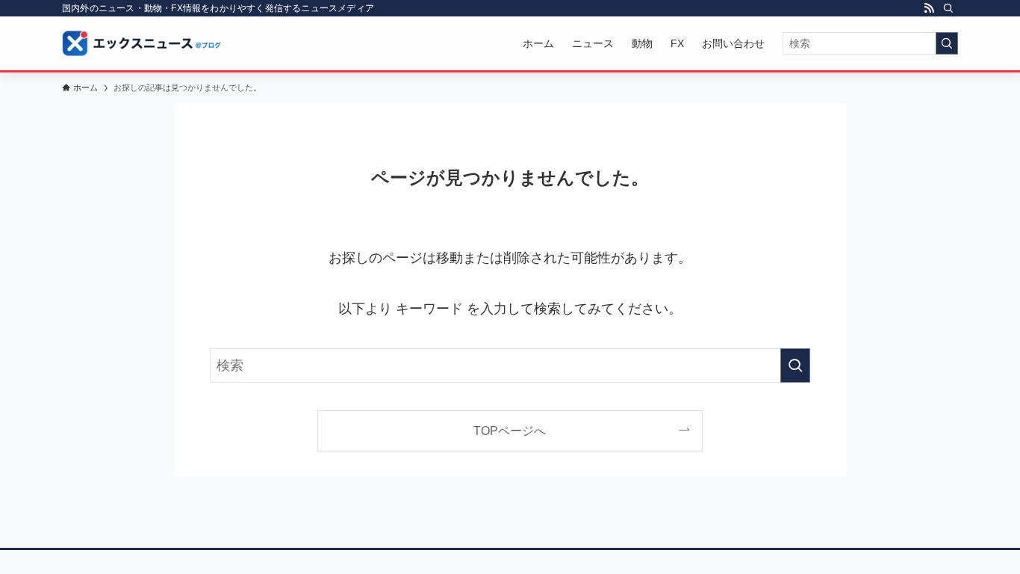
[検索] (948, 8)
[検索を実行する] (947, 43)
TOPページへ (509, 430)
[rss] (929, 8)
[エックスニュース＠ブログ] (142, 43)
